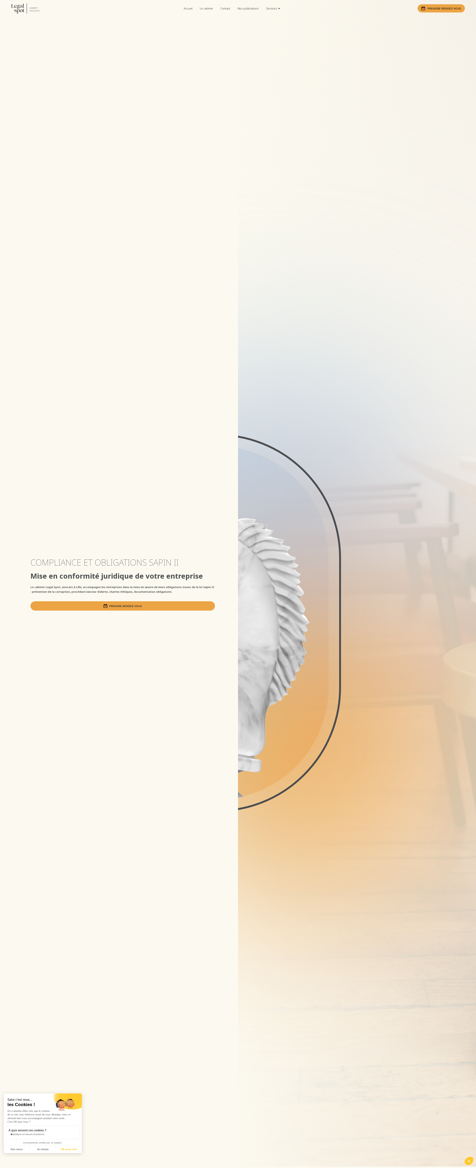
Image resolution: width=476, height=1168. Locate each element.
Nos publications (248, 8)
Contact (225, 8)
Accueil (188, 8)
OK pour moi (69, 1149)
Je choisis (43, 1149)
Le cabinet (206, 8)
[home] (28, 8)
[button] (273, 8)
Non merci (17, 1149)
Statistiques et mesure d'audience (27, 1134)
